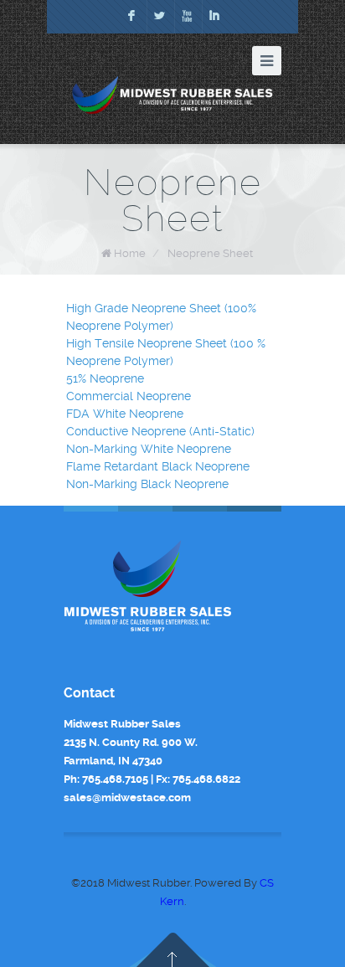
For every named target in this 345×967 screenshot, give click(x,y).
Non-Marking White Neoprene (148, 448)
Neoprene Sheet (210, 253)
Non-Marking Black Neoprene (147, 484)
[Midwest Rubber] (172, 95)
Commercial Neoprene (128, 396)
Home (130, 253)
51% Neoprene (105, 378)
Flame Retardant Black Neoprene (158, 466)
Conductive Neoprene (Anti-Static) (160, 431)
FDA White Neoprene (124, 413)
